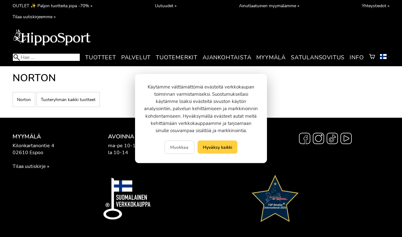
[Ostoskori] (372, 57)
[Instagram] (318, 139)
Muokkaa (179, 147)
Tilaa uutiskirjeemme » (34, 16)
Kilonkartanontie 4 (33, 145)
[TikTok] (332, 139)
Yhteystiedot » (375, 6)
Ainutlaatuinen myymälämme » (269, 6)
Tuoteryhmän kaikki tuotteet (68, 99)
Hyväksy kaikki (217, 147)
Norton (24, 99)
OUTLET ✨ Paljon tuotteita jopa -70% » (52, 6)
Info (357, 57)
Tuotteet (100, 57)
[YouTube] (346, 139)
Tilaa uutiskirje (29, 166)
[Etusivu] (52, 44)
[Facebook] (304, 139)
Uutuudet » (166, 6)
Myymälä (271, 57)
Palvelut (136, 57)
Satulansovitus (318, 57)
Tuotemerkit (177, 57)
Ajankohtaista (227, 57)
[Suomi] (384, 57)
